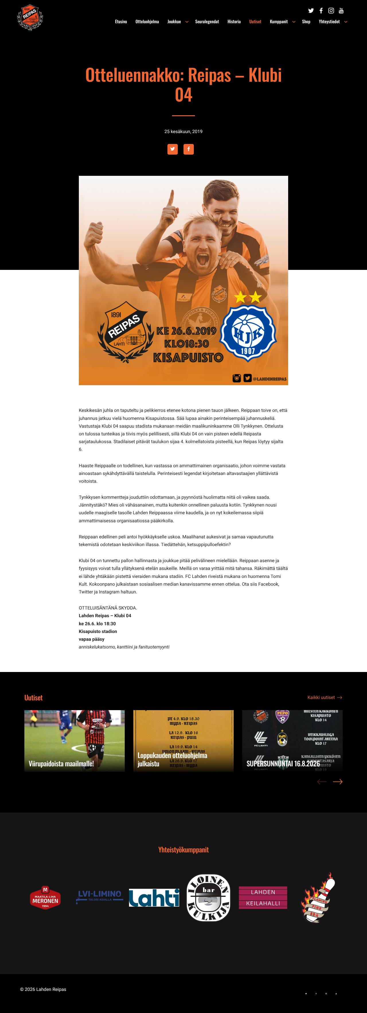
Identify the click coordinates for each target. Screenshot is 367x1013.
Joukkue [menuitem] (174, 21)
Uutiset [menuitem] (255, 21)
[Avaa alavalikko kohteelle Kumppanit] (294, 22)
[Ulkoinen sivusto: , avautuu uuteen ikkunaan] (102, 897)
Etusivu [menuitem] (121, 21)
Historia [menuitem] (234, 21)
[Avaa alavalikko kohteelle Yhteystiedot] (346, 22)
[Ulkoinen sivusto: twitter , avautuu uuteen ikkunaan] (172, 149)
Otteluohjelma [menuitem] (147, 21)
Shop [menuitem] (306, 21)
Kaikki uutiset (321, 697)
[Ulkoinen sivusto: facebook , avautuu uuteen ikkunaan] (189, 149)
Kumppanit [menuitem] (279, 21)
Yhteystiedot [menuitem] (329, 21)
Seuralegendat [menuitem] (207, 21)
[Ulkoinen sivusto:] (311, 10)
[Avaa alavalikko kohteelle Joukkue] (187, 22)
